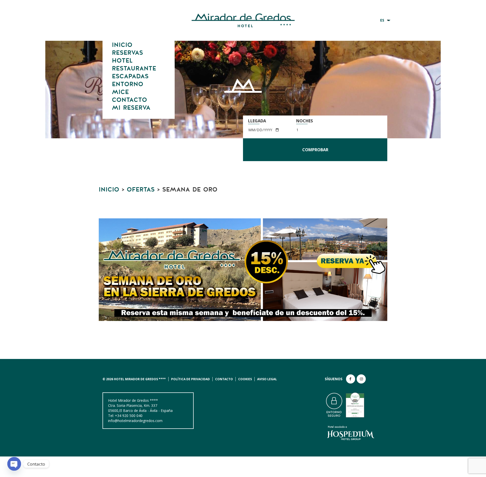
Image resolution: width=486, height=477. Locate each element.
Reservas (127, 53)
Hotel (122, 61)
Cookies (245, 379)
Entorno (127, 84)
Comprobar (315, 149)
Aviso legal (267, 379)
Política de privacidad (190, 379)
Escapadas (130, 76)
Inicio (122, 45)
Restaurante (134, 69)
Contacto (129, 100)
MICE (120, 92)
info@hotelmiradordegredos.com (135, 420)
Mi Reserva (131, 108)
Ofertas (141, 190)
